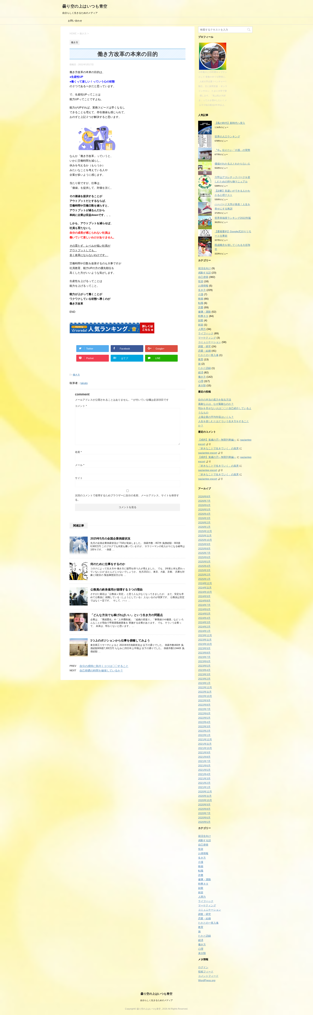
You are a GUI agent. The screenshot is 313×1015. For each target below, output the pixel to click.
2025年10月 (205, 539)
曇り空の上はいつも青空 (84, 6)
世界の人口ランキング (227, 136)
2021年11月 (205, 743)
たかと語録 (204, 368)
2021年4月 (204, 774)
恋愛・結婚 (204, 350)
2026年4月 (204, 513)
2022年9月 (204, 700)
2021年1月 (204, 787)
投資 (200, 281)
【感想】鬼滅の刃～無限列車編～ (217, 439)
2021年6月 (204, 765)
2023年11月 (205, 639)
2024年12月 (205, 583)
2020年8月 (204, 808)
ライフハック (205, 333)
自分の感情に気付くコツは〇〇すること (104, 666)
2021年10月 (205, 748)
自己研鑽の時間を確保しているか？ (101, 670)
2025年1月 (204, 578)
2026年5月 (204, 509)
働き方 (76, 374)
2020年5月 (204, 821)
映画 (200, 298)
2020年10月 (205, 800)
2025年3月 (204, 570)
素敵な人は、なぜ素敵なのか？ (216, 403)
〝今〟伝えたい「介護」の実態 (232, 150)
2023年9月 (204, 648)
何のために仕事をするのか (107, 564)
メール (79, 465)
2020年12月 (205, 791)
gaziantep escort (207, 452)
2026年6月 (204, 505)
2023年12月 (205, 635)
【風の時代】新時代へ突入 (230, 122)
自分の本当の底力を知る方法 (214, 399)
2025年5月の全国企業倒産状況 (110, 538)
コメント (81, 405)
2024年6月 (204, 609)
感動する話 (204, 272)
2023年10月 (205, 644)
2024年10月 (205, 591)
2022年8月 (204, 704)
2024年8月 (204, 600)
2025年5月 (204, 561)
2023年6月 (204, 661)
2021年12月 (205, 739)
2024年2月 (204, 626)
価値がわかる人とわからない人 (232, 163)
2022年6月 (204, 713)
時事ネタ (203, 316)
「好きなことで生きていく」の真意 (218, 448)
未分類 (202, 385)
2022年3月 (204, 726)
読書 (200, 307)
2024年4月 (204, 618)
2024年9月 (204, 596)
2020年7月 (204, 813)
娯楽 (200, 324)
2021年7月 (204, 761)
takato (84, 383)
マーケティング (207, 337)
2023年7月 (204, 657)
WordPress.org (206, 980)
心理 (200, 381)
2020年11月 (205, 795)
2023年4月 (204, 670)
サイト (79, 478)
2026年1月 (204, 526)
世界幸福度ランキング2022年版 (233, 217)
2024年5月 (204, 613)
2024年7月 (204, 605)
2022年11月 (205, 691)
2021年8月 (204, 756)
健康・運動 (204, 311)
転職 (200, 303)
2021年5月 (204, 769)
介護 (200, 294)
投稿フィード (205, 971)
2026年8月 (204, 496)
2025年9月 (204, 544)
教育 (200, 359)
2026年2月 (204, 522)
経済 (200, 372)
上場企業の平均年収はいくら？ (216, 416)
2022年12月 (205, 687)
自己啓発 (203, 277)
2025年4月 (204, 565)
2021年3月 (204, 778)
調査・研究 (204, 346)
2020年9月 (204, 804)
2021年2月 (204, 782)
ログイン (203, 967)
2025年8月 (204, 548)
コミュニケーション (209, 342)
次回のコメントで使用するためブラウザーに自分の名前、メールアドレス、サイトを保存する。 (127, 497)
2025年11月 (205, 535)
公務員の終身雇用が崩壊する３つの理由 (116, 589)
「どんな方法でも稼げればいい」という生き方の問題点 (126, 615)
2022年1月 (204, 735)
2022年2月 (204, 730)
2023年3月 (204, 674)
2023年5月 (204, 665)
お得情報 (203, 285)
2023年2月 (204, 678)
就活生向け (204, 268)
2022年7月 (204, 709)
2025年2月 (204, 574)
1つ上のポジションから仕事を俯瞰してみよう (120, 640)
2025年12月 (205, 531)
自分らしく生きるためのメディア (156, 1000)
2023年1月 (204, 683)
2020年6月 (204, 817)
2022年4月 (204, 722)
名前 (78, 452)
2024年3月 (204, 622)
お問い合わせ (75, 20)
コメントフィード (208, 976)
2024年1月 (204, 631)
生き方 (202, 290)
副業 (200, 320)
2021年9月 (204, 752)
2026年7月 (204, 500)
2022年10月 (205, 696)
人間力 (202, 329)
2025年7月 (204, 552)
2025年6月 (204, 557)
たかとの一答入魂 (208, 355)
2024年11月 (205, 587)
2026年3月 (204, 518)
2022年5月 (204, 717)
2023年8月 (204, 652)
